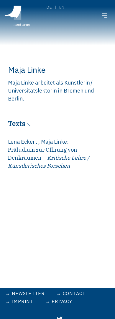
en (61, 7)
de (49, 7)
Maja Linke (54, 141)
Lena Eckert (23, 141)
